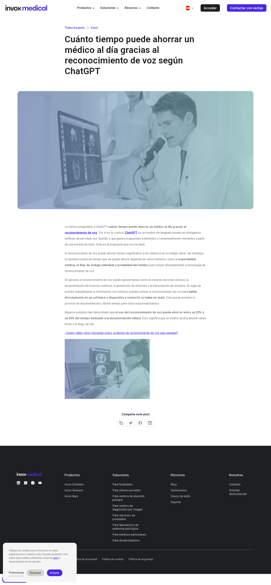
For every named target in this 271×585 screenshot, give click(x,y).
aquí (55, 557)
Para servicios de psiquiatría (123, 517)
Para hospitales (122, 484)
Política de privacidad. (85, 559)
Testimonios (179, 490)
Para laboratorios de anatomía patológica (125, 526)
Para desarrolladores (126, 540)
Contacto (153, 8)
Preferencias (16, 572)
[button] (86, 7)
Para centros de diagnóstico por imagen (127, 507)
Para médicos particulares (129, 534)
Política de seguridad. (141, 559)
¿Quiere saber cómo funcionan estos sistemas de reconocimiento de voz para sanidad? (121, 333)
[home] (26, 7)
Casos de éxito (180, 496)
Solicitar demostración (238, 492)
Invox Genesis (74, 490)
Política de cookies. (113, 559)
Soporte (176, 502)
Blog (174, 484)
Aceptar (54, 572)
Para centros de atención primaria (128, 498)
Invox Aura (71, 496)
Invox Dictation (74, 484)
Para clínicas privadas (126, 490)
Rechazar (35, 572)
